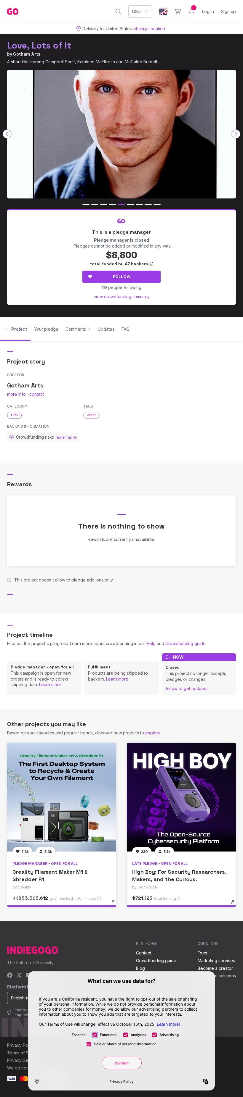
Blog (140, 968)
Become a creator (215, 968)
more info (16, 394)
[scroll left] (7, 134)
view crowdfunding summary (122, 296)
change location (149, 28)
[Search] (118, 11)
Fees (202, 952)
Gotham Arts (27, 53)
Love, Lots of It (39, 45)
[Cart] (177, 11)
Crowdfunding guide (185, 643)
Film (14, 415)
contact (36, 394)
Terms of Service (24, 1052)
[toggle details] (115, 905)
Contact (143, 952)
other (91, 415)
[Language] (163, 12)
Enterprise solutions (217, 975)
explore (153, 732)
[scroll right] (235, 134)
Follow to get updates (186, 688)
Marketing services (216, 960)
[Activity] (191, 11)
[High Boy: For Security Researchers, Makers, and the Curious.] (181, 797)
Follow (121, 276)
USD (136, 11)
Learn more (50, 684)
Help (151, 643)
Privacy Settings (23, 1060)
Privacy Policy (21, 1045)
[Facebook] (10, 975)
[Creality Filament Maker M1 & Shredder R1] (61, 797)
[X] (19, 975)
